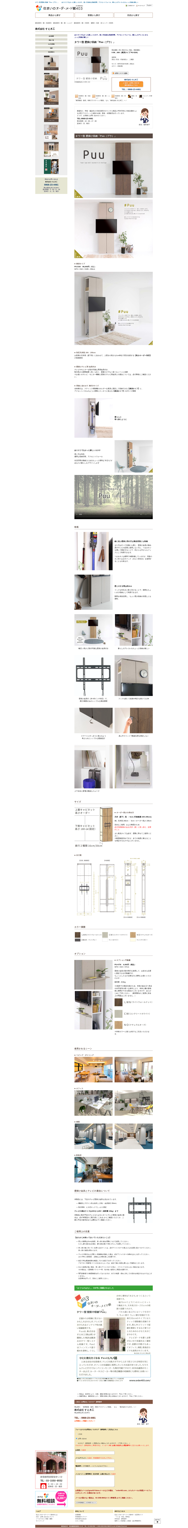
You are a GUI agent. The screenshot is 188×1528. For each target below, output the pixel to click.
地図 (51, 48)
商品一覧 (51, 40)
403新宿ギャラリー (81, 1517)
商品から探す (54, 15)
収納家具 (49, 23)
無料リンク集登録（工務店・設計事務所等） (128, 1521)
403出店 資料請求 (121, 1519)
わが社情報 (51, 44)
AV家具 (87, 23)
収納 (97, 23)
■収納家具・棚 (39, 23)
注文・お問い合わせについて (45, 1517)
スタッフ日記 (79, 1521)
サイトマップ (40, 1521)
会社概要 (51, 36)
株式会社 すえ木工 (45, 28)
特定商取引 (51, 52)
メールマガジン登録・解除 (44, 1519)
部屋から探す (94, 15)
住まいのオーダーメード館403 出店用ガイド (129, 1514)
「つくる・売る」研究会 (122, 1517)
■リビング (104, 23)
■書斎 (92, 23)
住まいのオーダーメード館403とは (46, 1514)
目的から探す (133, 15)
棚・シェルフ (68, 23)
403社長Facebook (80, 1519)
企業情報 (78, 1514)
